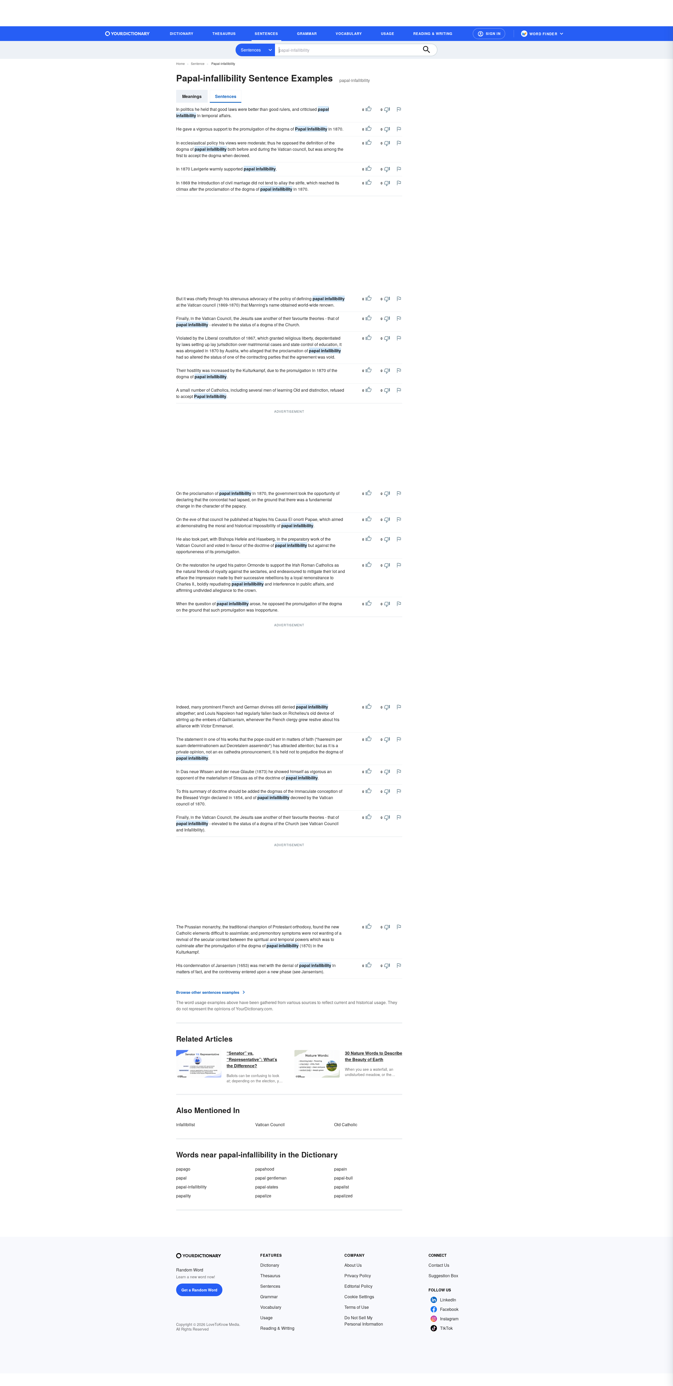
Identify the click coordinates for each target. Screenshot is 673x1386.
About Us (353, 1265)
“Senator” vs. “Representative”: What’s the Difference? (252, 1059)
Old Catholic (345, 1124)
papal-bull (343, 1178)
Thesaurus (270, 1276)
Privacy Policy (357, 1276)
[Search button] (429, 50)
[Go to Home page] (127, 33)
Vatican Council (270, 1124)
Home (180, 63)
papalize (263, 1196)
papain (340, 1169)
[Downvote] (387, 109)
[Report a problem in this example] (399, 109)
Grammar (269, 1297)
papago (183, 1169)
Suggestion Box (443, 1276)
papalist (341, 1187)
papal (181, 1178)
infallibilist (185, 1124)
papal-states (266, 1187)
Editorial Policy (358, 1286)
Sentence (198, 63)
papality (183, 1196)
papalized (343, 1196)
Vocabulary (270, 1307)
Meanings (192, 96)
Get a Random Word (199, 1289)
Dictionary (269, 1265)
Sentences (251, 50)
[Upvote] (368, 109)
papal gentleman (271, 1178)
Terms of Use (356, 1307)
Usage (266, 1318)
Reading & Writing (277, 1328)
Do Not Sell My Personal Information (363, 1321)
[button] (489, 33)
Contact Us (439, 1265)
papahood (264, 1169)
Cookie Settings (359, 1297)
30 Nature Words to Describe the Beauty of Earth (373, 1056)
